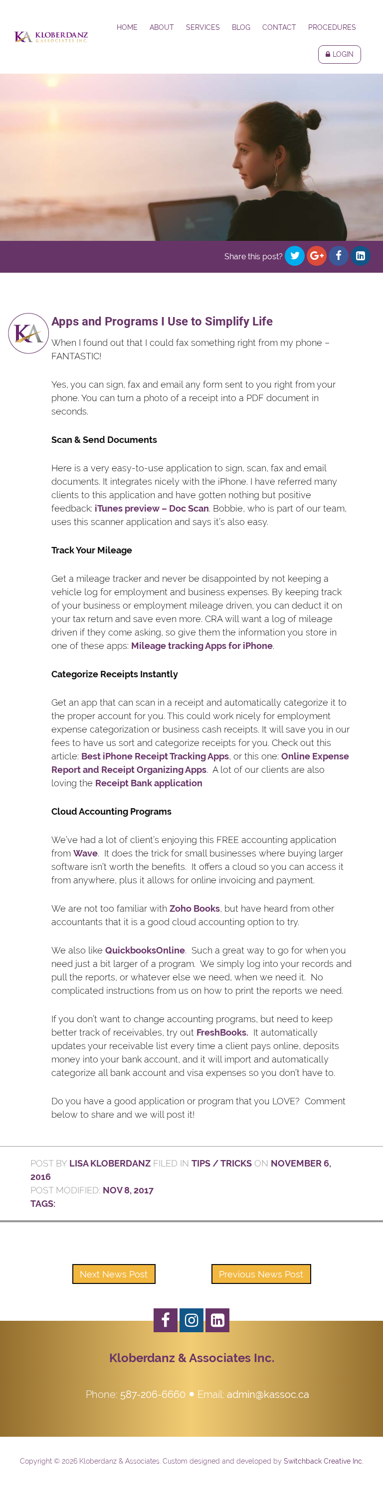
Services (203, 27)
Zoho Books (195, 908)
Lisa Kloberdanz (110, 1163)
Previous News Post (261, 1274)
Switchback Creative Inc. (324, 1461)
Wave (85, 853)
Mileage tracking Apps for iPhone (202, 645)
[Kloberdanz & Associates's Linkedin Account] (217, 1320)
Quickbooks (130, 950)
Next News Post (114, 1274)
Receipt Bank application (148, 783)
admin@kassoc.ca (268, 1394)
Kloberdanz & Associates (51, 37)
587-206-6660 (153, 1394)
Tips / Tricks (222, 1163)
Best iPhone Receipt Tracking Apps (155, 756)
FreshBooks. (222, 1032)
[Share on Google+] (317, 256)
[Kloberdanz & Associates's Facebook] (166, 1320)
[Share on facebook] (339, 256)
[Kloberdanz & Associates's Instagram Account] (191, 1320)
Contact (279, 27)
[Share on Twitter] (295, 256)
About (162, 27)
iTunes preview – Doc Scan (152, 508)
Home (127, 27)
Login (343, 54)
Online (170, 950)
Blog (241, 27)
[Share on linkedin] (361, 256)
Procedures (332, 27)
